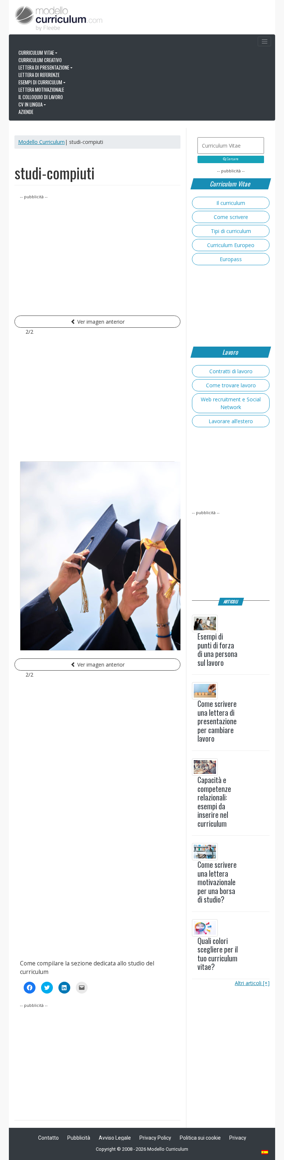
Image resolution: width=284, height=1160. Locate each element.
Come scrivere (231, 216)
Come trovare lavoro (231, 385)
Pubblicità (78, 1138)
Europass (231, 259)
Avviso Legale (115, 1138)
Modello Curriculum (41, 141)
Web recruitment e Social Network (231, 403)
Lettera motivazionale (41, 89)
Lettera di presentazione (43, 67)
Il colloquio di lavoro (40, 97)
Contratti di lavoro (231, 371)
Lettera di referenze (39, 74)
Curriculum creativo (40, 60)
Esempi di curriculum (40, 82)
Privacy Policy (155, 1138)
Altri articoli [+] (252, 983)
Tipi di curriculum (231, 231)
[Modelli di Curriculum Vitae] (265, 1153)
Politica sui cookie (200, 1138)
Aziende (25, 111)
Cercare (232, 159)
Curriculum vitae (36, 52)
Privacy (237, 1138)
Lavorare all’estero (231, 421)
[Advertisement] (97, 252)
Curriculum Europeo (230, 245)
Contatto (48, 1138)
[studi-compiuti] (97, 556)
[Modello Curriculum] (59, 18)
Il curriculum (230, 202)
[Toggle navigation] (264, 41)
